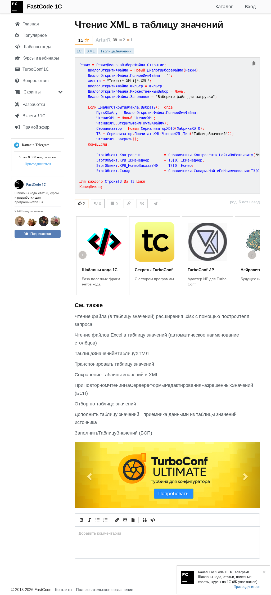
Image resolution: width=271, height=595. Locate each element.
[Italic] (89, 520)
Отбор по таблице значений (105, 403)
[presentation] (167, 533)
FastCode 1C (44, 6)
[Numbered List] (105, 520)
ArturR (103, 40)
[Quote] (144, 520)
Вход (250, 6)
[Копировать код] (253, 63)
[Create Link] (117, 520)
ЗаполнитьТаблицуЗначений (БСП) (113, 433)
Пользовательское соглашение (104, 589)
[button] (88, 475)
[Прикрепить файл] (133, 520)
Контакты (63, 589)
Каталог (224, 6)
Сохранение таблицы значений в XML (117, 374)
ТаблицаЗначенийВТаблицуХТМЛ (112, 353)
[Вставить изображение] (125, 520)
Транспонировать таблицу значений (114, 364)
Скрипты (31, 92)
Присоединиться (38, 164)
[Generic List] (97, 520)
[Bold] (81, 520)
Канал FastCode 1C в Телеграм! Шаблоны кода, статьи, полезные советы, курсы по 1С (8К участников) (227, 577)
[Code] (152, 520)
